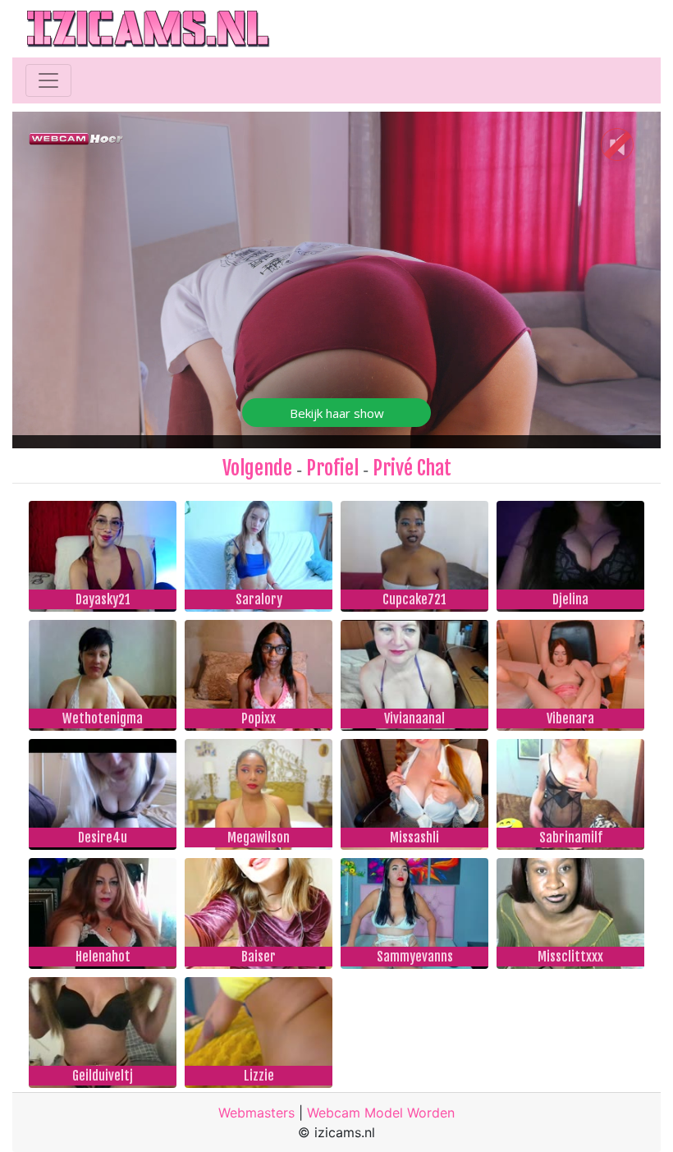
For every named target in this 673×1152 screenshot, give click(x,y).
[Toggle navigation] (48, 80)
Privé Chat (412, 468)
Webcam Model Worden (381, 1112)
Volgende (257, 468)
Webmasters (256, 1112)
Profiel (332, 468)
